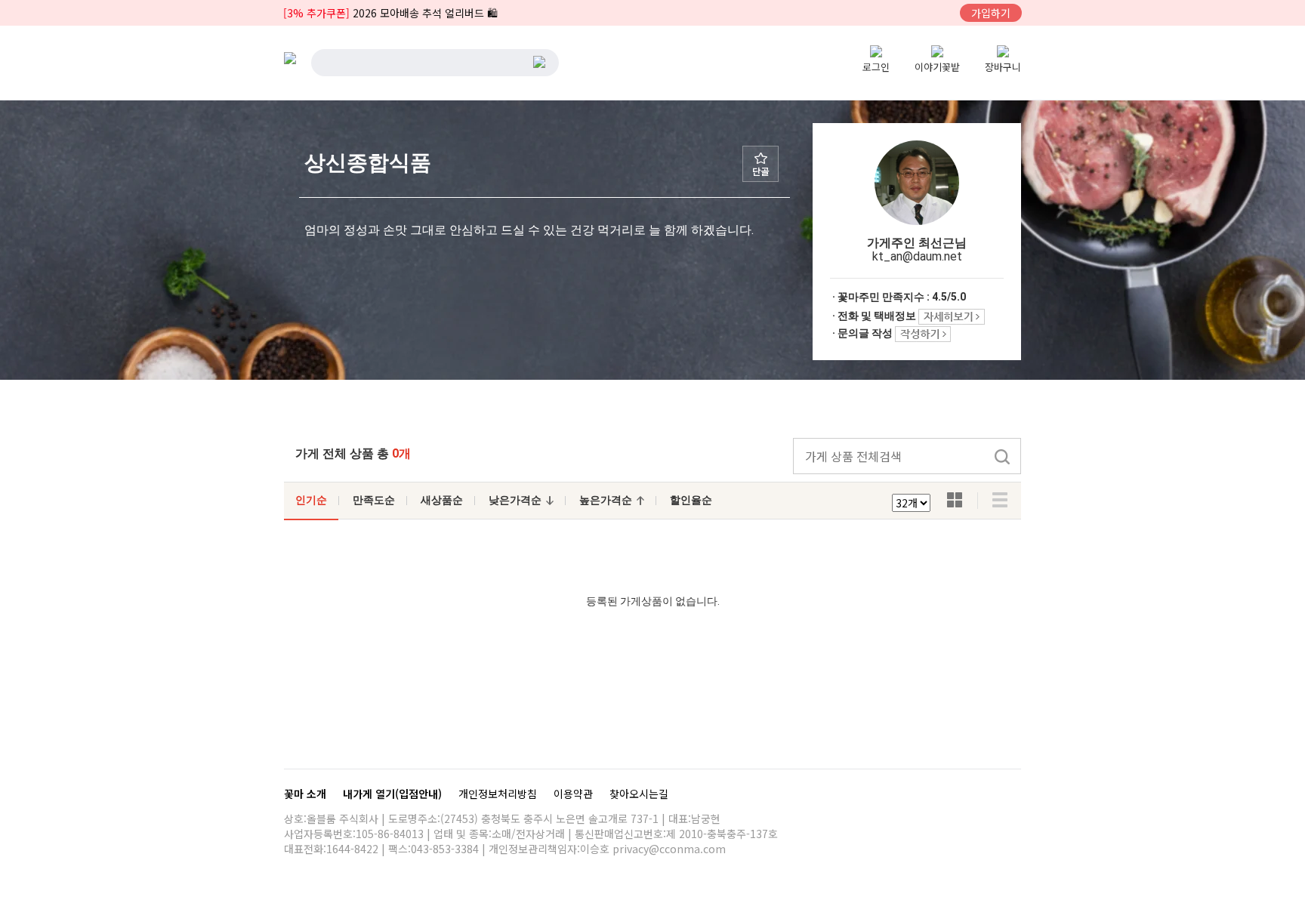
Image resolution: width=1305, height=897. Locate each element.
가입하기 (990, 12)
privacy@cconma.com (669, 848)
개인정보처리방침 (499, 793)
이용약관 (575, 793)
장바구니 (1003, 67)
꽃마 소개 (306, 793)
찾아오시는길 (638, 793)
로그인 (876, 67)
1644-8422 (352, 848)
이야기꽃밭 (937, 67)
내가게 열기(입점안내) (394, 793)
